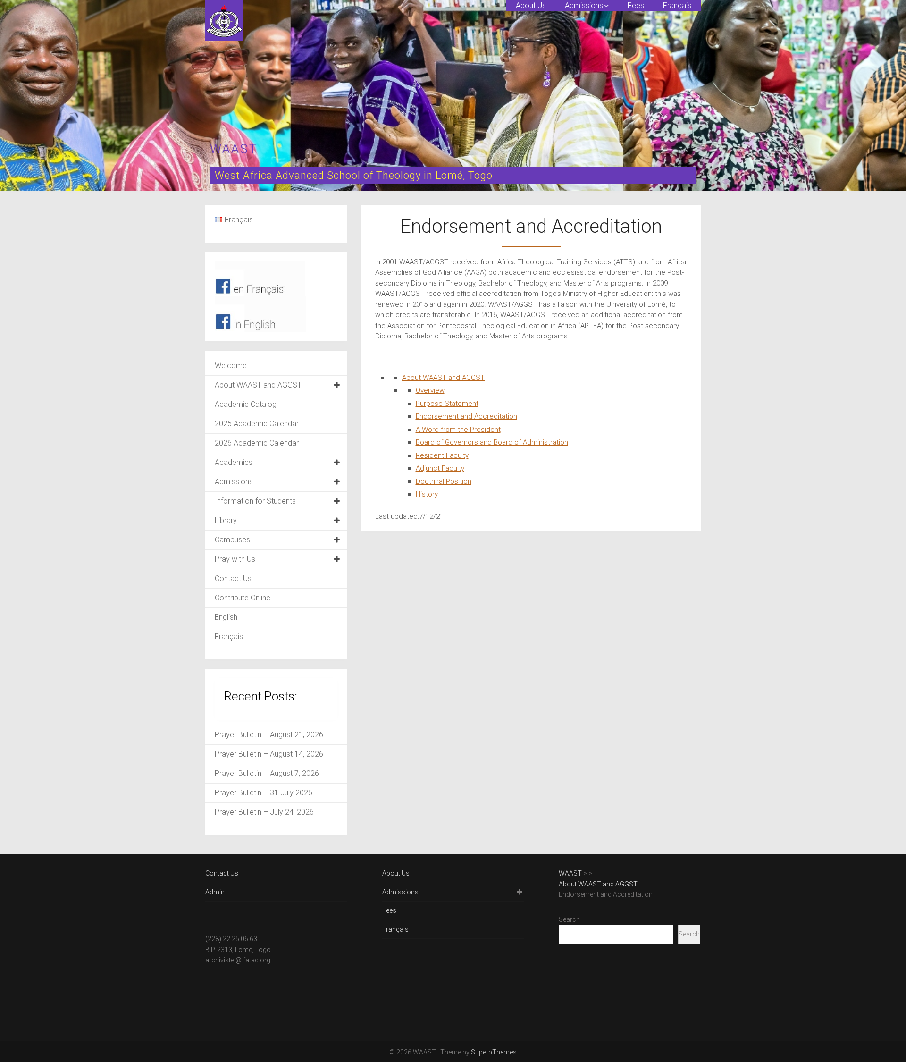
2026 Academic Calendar (257, 442)
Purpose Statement (447, 403)
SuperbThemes (494, 1052)
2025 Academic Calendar (257, 423)
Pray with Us (235, 559)
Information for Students (255, 501)
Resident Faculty (442, 455)
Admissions (584, 5)
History (427, 494)
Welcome (231, 365)
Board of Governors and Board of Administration (492, 442)
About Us (531, 5)
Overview (430, 390)
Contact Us (233, 578)
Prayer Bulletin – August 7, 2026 (267, 773)
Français (677, 5)
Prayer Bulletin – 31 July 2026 (263, 792)
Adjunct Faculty (440, 468)
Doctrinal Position (443, 481)
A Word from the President (458, 429)
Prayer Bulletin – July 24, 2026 (264, 812)
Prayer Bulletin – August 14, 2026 (269, 754)
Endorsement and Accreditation (466, 416)
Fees (636, 5)
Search (569, 919)
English (226, 617)
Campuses (232, 539)
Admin (215, 892)
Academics (233, 462)
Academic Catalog (246, 404)
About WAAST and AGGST (443, 377)
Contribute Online (242, 597)
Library (226, 520)
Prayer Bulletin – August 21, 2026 (269, 734)
